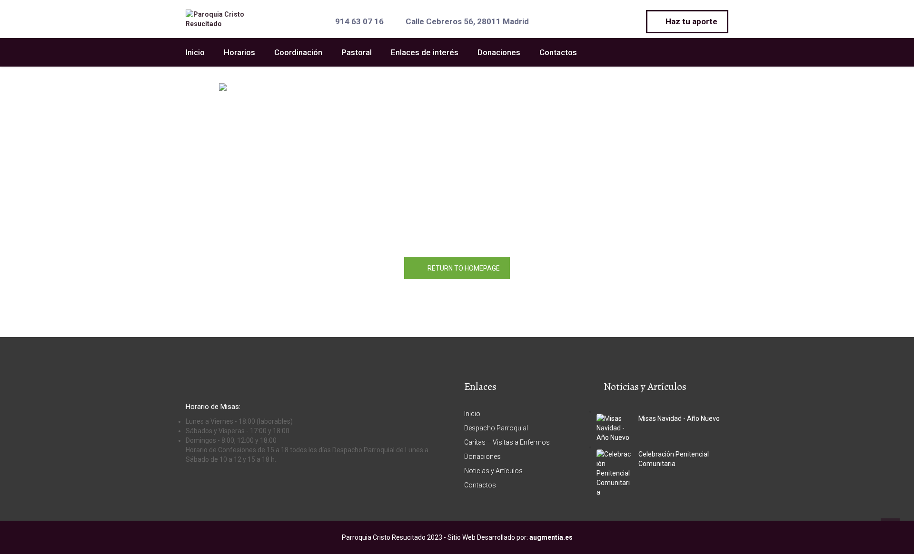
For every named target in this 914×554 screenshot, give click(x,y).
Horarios (239, 52)
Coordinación (298, 52)
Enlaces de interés (424, 52)
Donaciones (498, 52)
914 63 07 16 (359, 21)
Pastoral (356, 52)
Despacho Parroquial (496, 428)
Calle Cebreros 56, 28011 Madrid (467, 21)
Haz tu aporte (690, 21)
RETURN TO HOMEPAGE (463, 268)
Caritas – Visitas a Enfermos (507, 442)
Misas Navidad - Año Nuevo (679, 418)
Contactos (558, 52)
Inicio (195, 52)
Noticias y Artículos (493, 471)
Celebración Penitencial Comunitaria (673, 458)
